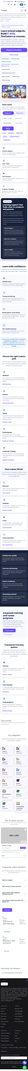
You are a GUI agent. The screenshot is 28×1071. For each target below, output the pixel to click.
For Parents (3, 1019)
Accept (7, 21)
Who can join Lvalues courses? (11, 886)
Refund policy (23, 1047)
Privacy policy (4, 1047)
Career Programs (5, 1035)
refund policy (13, 331)
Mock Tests (3, 1013)
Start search (6, 493)
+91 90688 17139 (9, 1)
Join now (6, 951)
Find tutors (6, 692)
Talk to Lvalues (9, 630)
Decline (2, 21)
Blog (16, 1035)
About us (17, 1033)
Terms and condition (13, 1047)
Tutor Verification (19, 1016)
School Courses (4, 1021)
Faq (16, 1041)
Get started (7, 931)
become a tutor (15, 64)
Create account (7, 527)
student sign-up (5, 65)
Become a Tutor (18, 1008)
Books (2, 1011)
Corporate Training (5, 1033)
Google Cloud (6, 140)
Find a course (19, 113)
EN (21, 4)
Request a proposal (8, 460)
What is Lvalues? (7, 880)
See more (7, 910)
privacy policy (15, 332)
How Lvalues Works (19, 1021)
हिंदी (24, 4)
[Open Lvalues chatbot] (25, 1063)
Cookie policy (8, 19)
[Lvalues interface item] (25, 10)
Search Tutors (8, 129)
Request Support (5, 1041)
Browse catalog (7, 510)
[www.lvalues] (4, 11)
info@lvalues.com (20, 1)
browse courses (6, 64)
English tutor (19, 133)
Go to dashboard (7, 545)
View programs (8, 634)
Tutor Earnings (18, 1013)
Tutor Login (17, 1019)
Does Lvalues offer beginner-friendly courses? (11, 893)
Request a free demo (14, 50)
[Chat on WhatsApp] (25, 1068)
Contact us (17, 1038)
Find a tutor (8, 113)
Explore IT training (8, 441)
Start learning (7, 384)
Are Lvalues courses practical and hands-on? (12, 901)
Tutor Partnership (5, 1038)
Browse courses (7, 674)
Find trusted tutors (8, 403)
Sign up (2, 1026)
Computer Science (14, 136)
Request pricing (7, 710)
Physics (5, 136)
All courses (3, 1008)
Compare (23, 847)
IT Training (3, 1024)
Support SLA (4, 1051)
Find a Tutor (14, 55)
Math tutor (11, 133)
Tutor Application (19, 1011)
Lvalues (14, 1066)
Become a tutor (7, 422)
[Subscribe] (27, 980)
